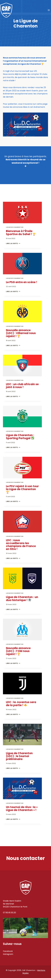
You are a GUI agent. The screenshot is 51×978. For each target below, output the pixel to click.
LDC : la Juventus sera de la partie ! (21, 703)
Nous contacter (25, 858)
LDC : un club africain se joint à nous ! (22, 385)
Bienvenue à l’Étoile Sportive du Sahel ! (19, 232)
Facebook (8, 951)
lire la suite (12, 243)
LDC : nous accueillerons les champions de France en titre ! (21, 544)
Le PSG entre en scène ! (21, 282)
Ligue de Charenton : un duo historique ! (22, 598)
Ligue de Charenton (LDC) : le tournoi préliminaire (19, 756)
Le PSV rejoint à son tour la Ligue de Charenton (22, 487)
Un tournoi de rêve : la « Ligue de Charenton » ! (22, 808)
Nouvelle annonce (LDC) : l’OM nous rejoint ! (18, 651)
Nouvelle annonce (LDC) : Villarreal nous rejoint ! (21, 333)
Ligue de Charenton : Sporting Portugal (20, 436)
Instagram (8, 954)
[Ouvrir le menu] (48, 10)
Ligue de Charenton (14, 227)
